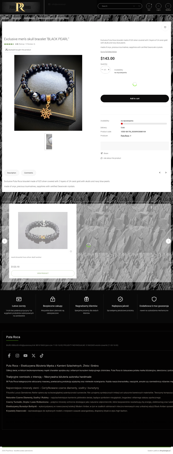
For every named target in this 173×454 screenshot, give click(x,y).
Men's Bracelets (29, 18)
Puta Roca (5, 18)
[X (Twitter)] (34, 356)
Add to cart (134, 98)
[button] (139, 6)
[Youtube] (25, 356)
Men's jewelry (16, 18)
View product (43, 273)
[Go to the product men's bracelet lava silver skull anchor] (42, 230)
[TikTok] (42, 356)
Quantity (104, 64)
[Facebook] (9, 356)
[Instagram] (17, 356)
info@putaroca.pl (58, 4)
